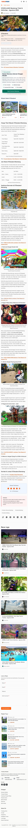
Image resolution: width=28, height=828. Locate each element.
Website (4, 691)
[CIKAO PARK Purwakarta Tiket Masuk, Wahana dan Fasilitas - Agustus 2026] (14, 653)
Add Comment (5, 696)
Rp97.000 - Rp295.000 (14, 748)
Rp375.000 (12, 731)
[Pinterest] (21, 517)
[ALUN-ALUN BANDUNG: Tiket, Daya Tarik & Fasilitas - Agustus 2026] (14, 607)
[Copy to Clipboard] (3, 517)
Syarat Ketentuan (5, 820)
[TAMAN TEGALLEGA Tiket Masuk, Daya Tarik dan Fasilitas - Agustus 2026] (14, 536)
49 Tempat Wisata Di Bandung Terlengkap (14, 67)
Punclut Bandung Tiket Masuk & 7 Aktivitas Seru (15, 158)
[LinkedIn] (25, 517)
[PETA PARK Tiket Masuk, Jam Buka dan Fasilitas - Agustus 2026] (14, 584)
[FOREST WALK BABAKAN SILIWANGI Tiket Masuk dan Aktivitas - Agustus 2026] (14, 560)
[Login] (23, 1)
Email (3, 687)
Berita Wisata (4, 799)
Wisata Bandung (19, 510)
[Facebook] (14, 517)
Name (3, 683)
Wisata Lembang (5, 512)
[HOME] (1, 5)
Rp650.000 (12, 722)
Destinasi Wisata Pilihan (6, 796)
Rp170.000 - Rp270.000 (14, 739)
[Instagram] (7, 785)
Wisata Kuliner (4, 797)
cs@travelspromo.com (21, 779)
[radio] (8, 488)
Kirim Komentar (6, 708)
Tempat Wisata (4, 794)
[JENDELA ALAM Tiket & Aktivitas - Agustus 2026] (14, 631)
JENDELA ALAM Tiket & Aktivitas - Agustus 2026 (13, 640)
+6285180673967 (8, 779)
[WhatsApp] (7, 517)
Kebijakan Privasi (4, 816)
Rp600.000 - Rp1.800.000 (15, 757)
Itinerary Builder (4, 792)
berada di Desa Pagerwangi (16, 474)
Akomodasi (3, 803)
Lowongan (3, 818)
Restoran (3, 801)
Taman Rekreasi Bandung (7, 510)
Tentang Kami (4, 811)
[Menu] (26, 1)
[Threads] (10, 517)
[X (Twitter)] (18, 517)
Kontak (2, 812)
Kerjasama (3, 814)
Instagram (20, 479)
